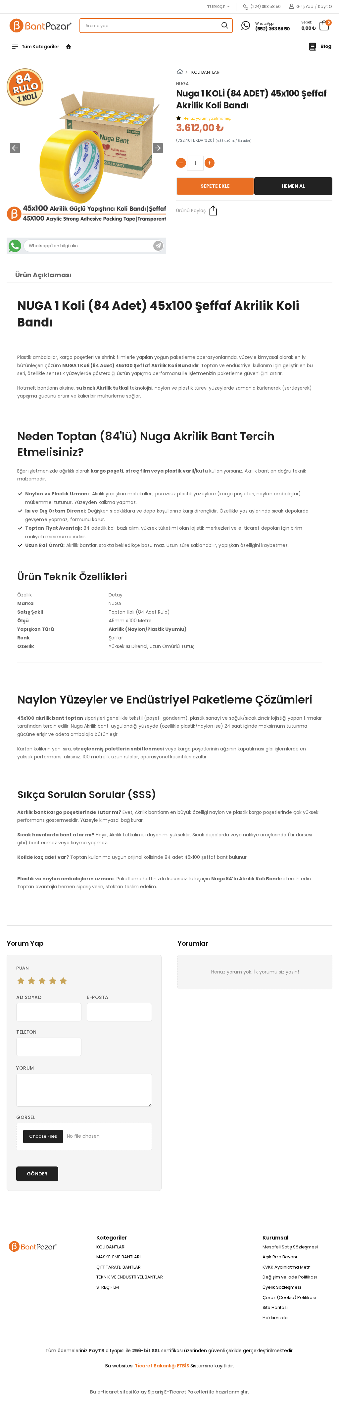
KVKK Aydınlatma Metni (287, 1267)
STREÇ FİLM (107, 1287)
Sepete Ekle (215, 186)
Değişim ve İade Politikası (290, 1277)
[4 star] (52, 980)
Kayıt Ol (325, 6)
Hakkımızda (275, 1318)
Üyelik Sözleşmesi (282, 1287)
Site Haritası (275, 1307)
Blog (325, 46)
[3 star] (42, 980)
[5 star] (63, 980)
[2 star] (31, 980)
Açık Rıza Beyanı (280, 1257)
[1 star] (20, 980)
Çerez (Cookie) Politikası (289, 1297)
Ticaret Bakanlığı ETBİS (162, 1365)
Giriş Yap (304, 6)
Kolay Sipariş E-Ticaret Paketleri (170, 1392)
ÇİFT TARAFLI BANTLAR (118, 1267)
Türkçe (216, 7)
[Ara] (225, 25)
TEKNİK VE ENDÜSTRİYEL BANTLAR (129, 1277)
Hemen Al (293, 186)
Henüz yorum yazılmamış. (207, 118)
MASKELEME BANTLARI (118, 1257)
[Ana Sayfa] (69, 46)
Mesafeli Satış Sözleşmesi (290, 1247)
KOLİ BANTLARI (205, 72)
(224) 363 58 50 (266, 7)
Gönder (37, 1173)
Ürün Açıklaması (43, 275)
